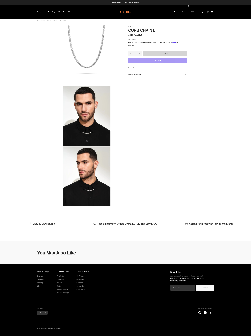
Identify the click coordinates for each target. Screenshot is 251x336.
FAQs (59, 286)
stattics (44, 328)
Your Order (60, 276)
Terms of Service (62, 289)
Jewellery (40, 279)
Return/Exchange (63, 293)
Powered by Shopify (54, 328)
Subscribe (205, 288)
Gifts (38, 286)
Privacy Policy (81, 289)
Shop (43, 20)
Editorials (79, 283)
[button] (202, 12)
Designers (40, 276)
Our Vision (80, 276)
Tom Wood (132, 26)
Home (38, 20)
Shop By (40, 283)
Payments (60, 279)
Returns (59, 283)
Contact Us (80, 286)
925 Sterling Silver (52, 20)
